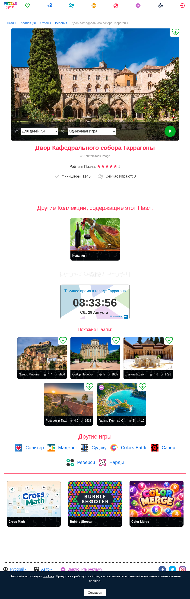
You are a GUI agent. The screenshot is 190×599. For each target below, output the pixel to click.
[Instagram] (182, 569)
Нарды (116, 462)
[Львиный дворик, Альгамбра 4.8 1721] (148, 353)
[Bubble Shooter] (95, 499)
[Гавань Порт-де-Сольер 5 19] (121, 399)
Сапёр (167, 447)
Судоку (98, 447)
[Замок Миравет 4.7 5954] (42, 353)
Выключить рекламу (85, 569)
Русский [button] (17, 569)
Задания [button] (94, 5)
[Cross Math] (34, 499)
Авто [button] (45, 569)
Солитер (34, 447)
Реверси (85, 462)
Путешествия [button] (116, 5)
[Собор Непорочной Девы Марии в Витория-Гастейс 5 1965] (95, 353)
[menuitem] (28, 5)
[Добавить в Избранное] (174, 32)
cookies (48, 576)
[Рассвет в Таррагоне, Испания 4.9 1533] (68, 399)
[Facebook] (162, 569)
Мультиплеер (50, 5)
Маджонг (67, 447)
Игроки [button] (72, 5)
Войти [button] (183, 5)
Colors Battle (133, 447)
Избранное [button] (28, 5)
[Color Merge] (157, 499)
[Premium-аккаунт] (138, 5)
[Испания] (95, 234)
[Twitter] (172, 569)
